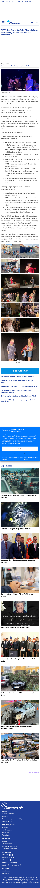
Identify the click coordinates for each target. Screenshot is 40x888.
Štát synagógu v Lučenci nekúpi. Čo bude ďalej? (18, 396)
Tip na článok (6, 835)
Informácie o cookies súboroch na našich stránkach (12, 458)
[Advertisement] (20, 48)
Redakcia (5, 816)
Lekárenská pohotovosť (10, 849)
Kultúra (3, 66)
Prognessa (5, 873)
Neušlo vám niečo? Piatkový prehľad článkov (17, 377)
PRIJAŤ (20, 448)
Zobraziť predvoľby (20, 454)
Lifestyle (9, 66)
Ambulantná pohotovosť (10, 846)
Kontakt (28, 2)
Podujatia (12, 2)
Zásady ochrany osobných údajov (31, 458)
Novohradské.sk (7, 830)
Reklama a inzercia (8, 814)
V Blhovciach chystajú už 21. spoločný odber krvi (19, 386)
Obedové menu (7, 844)
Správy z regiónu (19, 66)
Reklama (21, 2)
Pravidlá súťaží (7, 821)
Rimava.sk (5, 827)
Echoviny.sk (5, 832)
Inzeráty (5, 2)
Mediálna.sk (6, 871)
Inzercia (4, 841)
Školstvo (29, 66)
